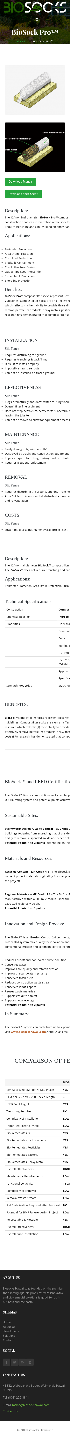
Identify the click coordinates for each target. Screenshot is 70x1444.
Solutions (9, 1335)
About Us (9, 1327)
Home (21, 41)
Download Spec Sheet (23, 194)
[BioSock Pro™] (35, 67)
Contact (8, 1340)
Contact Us (10, 1411)
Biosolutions (11, 1331)
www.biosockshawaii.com (28, 1032)
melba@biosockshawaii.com (30, 1405)
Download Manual (20, 181)
